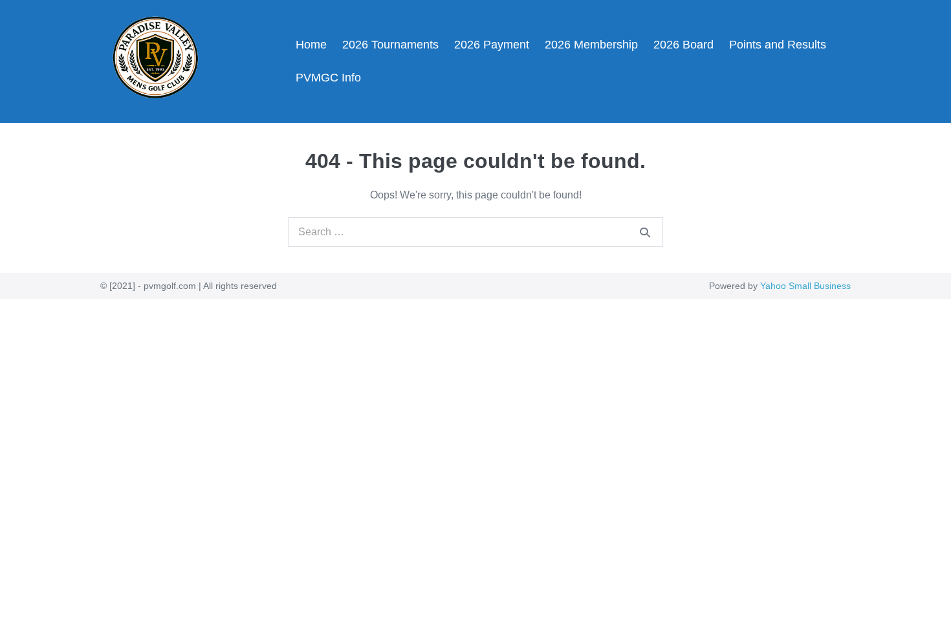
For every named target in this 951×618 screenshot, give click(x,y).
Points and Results (777, 44)
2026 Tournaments (390, 44)
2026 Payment (491, 44)
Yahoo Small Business (805, 286)
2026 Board (683, 44)
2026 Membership (591, 44)
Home (311, 44)
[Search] (645, 232)
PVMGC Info (328, 77)
